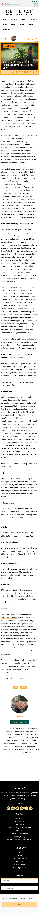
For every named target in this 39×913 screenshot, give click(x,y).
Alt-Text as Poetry (19, 864)
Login (27, 1)
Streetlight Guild (19, 867)
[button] (19, 72)
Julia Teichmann (14, 678)
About (33, 20)
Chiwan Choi (6, 29)
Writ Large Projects (19, 858)
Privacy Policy (19, 837)
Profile (31, 24)
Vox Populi (19, 861)
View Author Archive (19, 722)
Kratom (4, 569)
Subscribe (20, 831)
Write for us (19, 825)
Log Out (4, 24)
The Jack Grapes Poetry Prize (19, 828)
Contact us (19, 822)
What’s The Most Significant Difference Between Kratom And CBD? (18, 64)
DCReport (19, 852)
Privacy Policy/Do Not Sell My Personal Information (19, 910)
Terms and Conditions (19, 834)
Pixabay (29, 678)
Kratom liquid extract (9, 617)
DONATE (24, 20)
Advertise (19, 818)
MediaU (19, 855)
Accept (19, 905)
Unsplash (27, 752)
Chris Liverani (16, 752)
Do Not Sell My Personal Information (19, 840)
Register (34, 1)
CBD (16, 688)
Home (4, 20)
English (6, 3)
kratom (23, 688)
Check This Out (9, 46)
